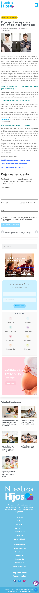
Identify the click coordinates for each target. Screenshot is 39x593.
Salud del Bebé (19, 539)
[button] (36, 5)
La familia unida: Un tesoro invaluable (28, 447)
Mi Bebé (28, 322)
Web (2, 210)
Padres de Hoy (10, 331)
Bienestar (27, 340)
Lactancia (19, 535)
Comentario (6, 187)
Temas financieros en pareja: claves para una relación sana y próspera (10, 423)
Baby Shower (19, 528)
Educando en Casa (19, 548)
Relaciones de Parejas (9, 17)
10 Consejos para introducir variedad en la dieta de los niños (9, 473)
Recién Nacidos (19, 532)
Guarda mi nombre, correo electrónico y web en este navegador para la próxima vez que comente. (20, 219)
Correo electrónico (27, 203)
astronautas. (26, 591)
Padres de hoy (19, 545)
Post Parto (19, 524)
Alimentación (19, 563)
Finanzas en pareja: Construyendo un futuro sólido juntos (28, 422)
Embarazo (10, 322)
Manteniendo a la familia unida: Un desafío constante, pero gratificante (9, 448)
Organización (10, 340)
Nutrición (27, 349)
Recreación (10, 349)
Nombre (4, 203)
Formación (28, 331)
